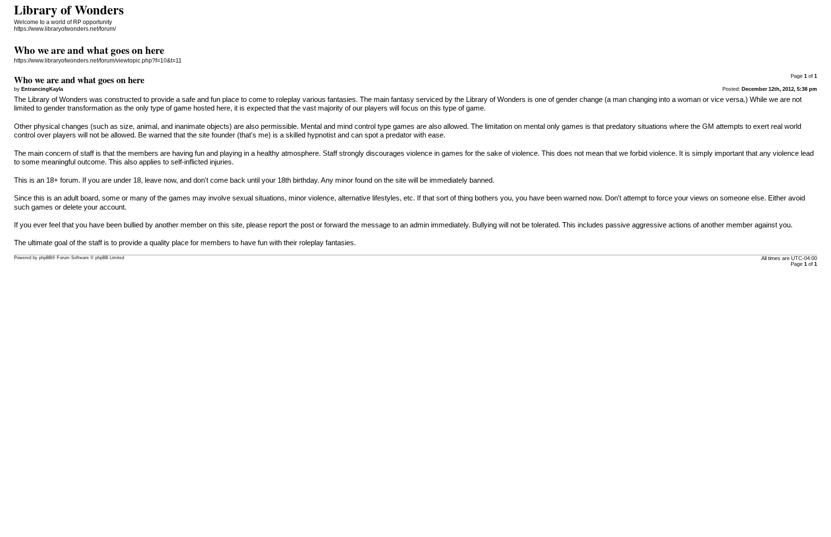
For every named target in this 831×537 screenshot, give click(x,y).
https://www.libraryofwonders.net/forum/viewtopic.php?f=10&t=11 (98, 60)
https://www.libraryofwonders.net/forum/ (65, 28)
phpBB (45, 257)
